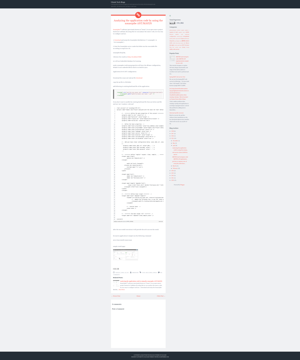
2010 (172, 180)
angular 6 (187, 30)
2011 (172, 178)
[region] (138, 163)
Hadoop (183, 38)
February (175, 168)
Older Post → (161, 296)
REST (183, 45)
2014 (172, 170)
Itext (181, 41)
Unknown (135, 272)
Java (183, 40)
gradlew (174, 38)
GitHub (131, 221)
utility (171, 49)
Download (117, 40)
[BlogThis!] (115, 269)
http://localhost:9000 (134, 57)
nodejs (175, 45)
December (175, 140)
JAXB (171, 43)
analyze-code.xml (118, 221)
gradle (171, 38)
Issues (177, 41)
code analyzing (147, 272)
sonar (155, 272)
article (187, 32)
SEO (173, 47)
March (174, 166)
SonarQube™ (117, 29)
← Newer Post (115, 296)
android (178, 30)
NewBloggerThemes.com (162, 357)
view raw (161, 221)
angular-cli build (174, 32)
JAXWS (174, 43)
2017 (172, 133)
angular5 (180, 32)
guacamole (178, 38)
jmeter (182, 43)
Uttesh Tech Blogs (118, 2)
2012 (172, 175)
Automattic (140, 357)
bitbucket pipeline (174, 34)
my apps (172, 45)
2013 (172, 173)
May (174, 143)
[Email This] (114, 269)
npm (178, 45)
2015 (172, 138)
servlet (176, 47)
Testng (187, 47)
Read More (122, 289)
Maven (187, 43)
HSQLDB (172, 41)
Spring (183, 47)
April (174, 145)
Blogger (182, 184)
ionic (175, 41)
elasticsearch (179, 36)
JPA (184, 43)
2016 (172, 136)
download (139, 78)
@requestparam (173, 30)
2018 (172, 131)
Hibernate (187, 38)
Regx (181, 45)
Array (184, 32)
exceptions (186, 36)
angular (182, 30)
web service (176, 49)
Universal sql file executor (177, 113)
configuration (173, 36)
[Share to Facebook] (118, 269)
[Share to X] (117, 269)
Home (138, 296)
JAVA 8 (187, 41)
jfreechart (178, 43)
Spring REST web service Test (177, 77)
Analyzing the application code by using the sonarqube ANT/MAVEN (138, 22)
